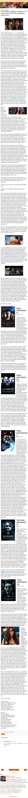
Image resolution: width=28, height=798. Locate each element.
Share (3, 734)
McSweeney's (3, 785)
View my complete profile (5, 793)
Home (14, 769)
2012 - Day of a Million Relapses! (9, 560)
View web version (14, 772)
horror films (14, 32)
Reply (5, 746)
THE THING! (18, 462)
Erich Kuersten (11, 776)
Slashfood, (21, 783)
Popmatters (15, 783)
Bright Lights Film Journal (7, 783)
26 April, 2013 (13, 741)
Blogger (16, 796)
